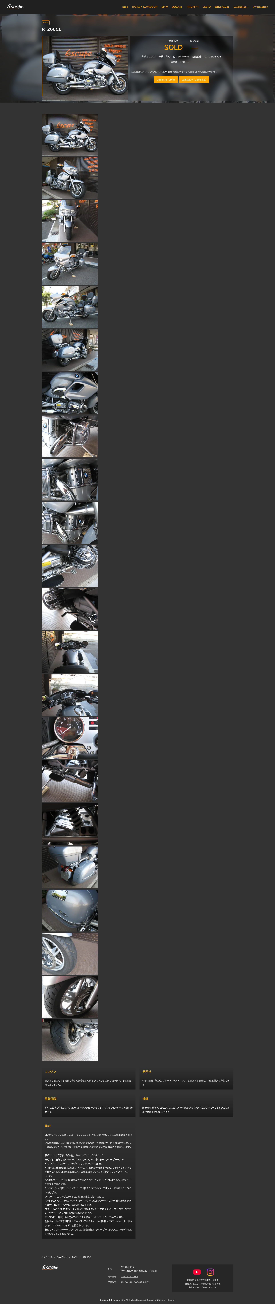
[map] (153, 1271)
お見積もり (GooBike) (194, 80)
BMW (45, 22)
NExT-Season (168, 1300)
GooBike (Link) (166, 80)
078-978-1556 (129, 1276)
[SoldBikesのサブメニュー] (247, 6)
